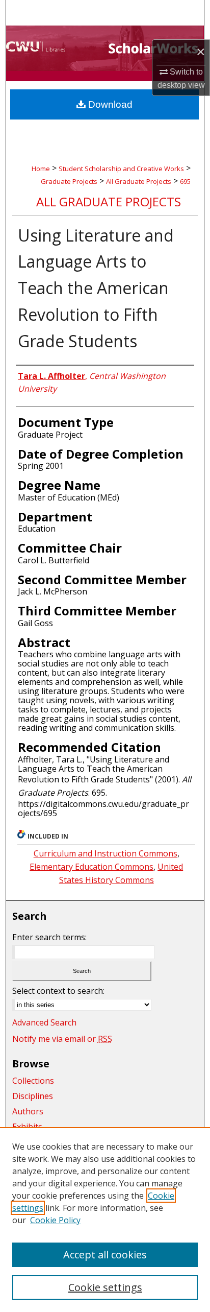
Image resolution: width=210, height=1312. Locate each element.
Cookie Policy (55, 1220)
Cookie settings (105, 1287)
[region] (105, 1219)
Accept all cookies (105, 1254)
